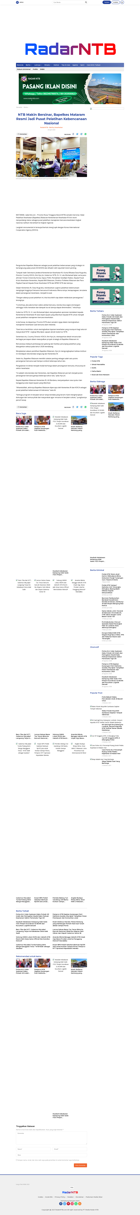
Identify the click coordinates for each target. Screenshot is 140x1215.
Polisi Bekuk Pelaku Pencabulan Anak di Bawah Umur (112, 699)
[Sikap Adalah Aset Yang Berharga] (102, 759)
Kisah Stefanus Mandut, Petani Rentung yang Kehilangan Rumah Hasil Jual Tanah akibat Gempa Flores (79, 428)
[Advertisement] (70, 21)
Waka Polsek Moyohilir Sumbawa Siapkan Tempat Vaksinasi (112, 712)
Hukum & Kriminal (23, 69)
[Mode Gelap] (122, 2)
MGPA (94, 368)
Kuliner (56, 65)
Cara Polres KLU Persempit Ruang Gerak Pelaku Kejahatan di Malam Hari (112, 751)
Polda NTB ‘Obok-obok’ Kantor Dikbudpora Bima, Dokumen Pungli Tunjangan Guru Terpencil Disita (112, 577)
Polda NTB (96, 361)
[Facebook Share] (73, 134)
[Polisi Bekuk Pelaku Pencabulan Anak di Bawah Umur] (94, 700)
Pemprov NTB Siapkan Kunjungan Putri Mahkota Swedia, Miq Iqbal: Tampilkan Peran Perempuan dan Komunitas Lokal (41, 428)
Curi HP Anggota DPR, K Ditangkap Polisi (111, 739)
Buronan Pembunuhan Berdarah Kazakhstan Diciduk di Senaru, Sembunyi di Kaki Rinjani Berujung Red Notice (112, 601)
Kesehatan (59, 127)
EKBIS (42, 69)
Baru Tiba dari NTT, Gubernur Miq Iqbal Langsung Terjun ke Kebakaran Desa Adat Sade (23, 736)
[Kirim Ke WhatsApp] (85, 134)
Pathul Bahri (96, 371)
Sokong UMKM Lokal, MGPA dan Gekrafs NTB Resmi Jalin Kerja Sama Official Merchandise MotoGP (60, 736)
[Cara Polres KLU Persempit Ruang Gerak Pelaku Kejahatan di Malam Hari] (107, 746)
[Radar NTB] (70, 49)
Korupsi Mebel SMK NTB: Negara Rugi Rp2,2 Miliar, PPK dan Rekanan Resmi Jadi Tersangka (113, 635)
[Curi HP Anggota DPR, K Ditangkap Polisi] (104, 736)
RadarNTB (44, 127)
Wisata (47, 65)
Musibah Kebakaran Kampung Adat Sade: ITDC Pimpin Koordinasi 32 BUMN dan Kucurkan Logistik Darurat (61, 573)
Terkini (106, 2)
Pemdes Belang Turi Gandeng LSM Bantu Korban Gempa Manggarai (60, 900)
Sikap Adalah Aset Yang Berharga (111, 762)
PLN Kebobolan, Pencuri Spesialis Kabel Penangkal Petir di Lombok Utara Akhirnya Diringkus (112, 625)
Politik (35, 69)
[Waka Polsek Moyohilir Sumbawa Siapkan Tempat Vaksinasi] (107, 707)
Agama (75, 65)
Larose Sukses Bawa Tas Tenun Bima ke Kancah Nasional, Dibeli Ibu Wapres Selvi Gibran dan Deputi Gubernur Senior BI (42, 736)
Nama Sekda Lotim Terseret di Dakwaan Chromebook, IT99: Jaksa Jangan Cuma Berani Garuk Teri (112, 614)
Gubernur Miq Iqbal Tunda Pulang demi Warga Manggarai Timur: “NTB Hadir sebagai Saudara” (23, 900)
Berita (28, 65)
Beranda (20, 65)
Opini (82, 65)
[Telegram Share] (81, 134)
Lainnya (37, 65)
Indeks (115, 2)
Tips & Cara (65, 65)
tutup (72, 1187)
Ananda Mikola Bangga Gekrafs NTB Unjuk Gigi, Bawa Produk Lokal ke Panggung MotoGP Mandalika (79, 736)
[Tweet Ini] (77, 134)
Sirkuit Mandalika (98, 364)
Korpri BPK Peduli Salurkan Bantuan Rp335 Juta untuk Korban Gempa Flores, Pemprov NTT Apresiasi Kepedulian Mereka (42, 900)
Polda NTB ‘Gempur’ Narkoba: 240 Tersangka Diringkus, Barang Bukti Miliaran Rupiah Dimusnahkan (111, 589)
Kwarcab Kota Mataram (100, 375)
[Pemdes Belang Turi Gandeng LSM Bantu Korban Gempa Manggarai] (61, 819)
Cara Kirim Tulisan (93, 65)
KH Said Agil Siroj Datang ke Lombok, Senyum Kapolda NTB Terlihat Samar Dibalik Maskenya (112, 727)
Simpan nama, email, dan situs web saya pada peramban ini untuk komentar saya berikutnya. (48, 1160)
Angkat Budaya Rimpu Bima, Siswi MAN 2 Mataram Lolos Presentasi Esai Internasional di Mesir (79, 900)
